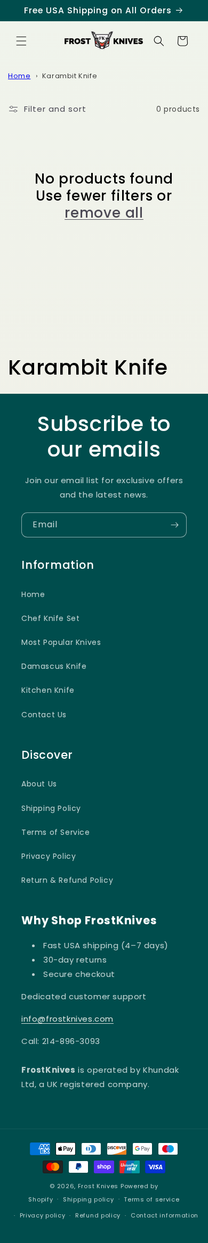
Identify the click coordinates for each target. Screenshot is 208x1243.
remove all (104, 212)
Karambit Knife (69, 75)
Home (19, 75)
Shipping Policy (51, 808)
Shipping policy (88, 1199)
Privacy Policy (48, 856)
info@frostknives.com (67, 1018)
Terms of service (151, 1199)
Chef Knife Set (50, 618)
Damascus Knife (53, 666)
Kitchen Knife (48, 690)
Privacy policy (43, 1215)
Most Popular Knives (61, 642)
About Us (39, 783)
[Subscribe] (174, 524)
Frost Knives (98, 1186)
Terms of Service (55, 832)
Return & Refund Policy (67, 880)
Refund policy (98, 1215)
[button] (21, 41)
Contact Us (44, 714)
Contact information (164, 1215)
